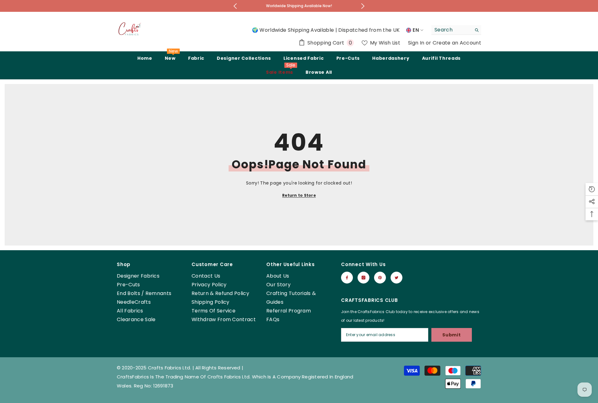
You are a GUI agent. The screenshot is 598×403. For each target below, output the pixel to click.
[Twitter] (396, 278)
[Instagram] (363, 278)
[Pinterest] (380, 278)
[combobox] (451, 30)
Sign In (417, 42)
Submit (451, 335)
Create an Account (457, 42)
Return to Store (299, 195)
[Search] (456, 30)
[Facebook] (347, 278)
